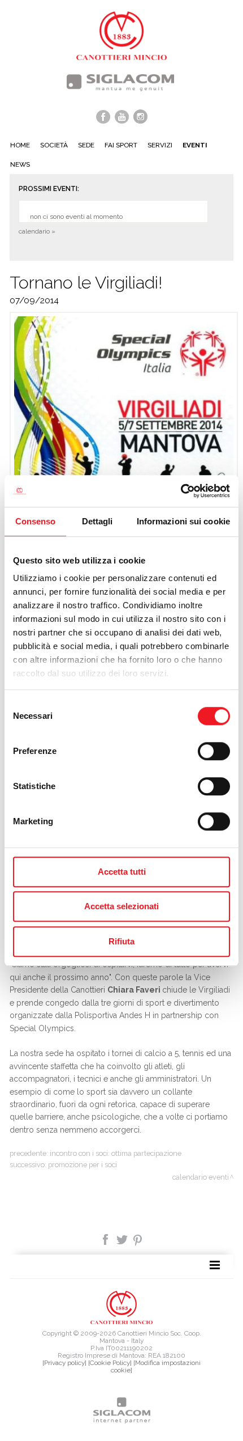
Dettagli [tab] (97, 521)
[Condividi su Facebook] (106, 1238)
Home (20, 145)
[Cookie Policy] (110, 1363)
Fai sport (121, 145)
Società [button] (54, 145)
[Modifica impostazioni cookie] (156, 1366)
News (20, 164)
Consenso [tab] (35, 521)
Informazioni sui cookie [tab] (183, 521)
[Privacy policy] (64, 1363)
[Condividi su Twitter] (123, 1238)
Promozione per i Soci (82, 1164)
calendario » (37, 231)
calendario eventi (200, 1177)
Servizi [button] (159, 145)
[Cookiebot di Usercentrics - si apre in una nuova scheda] (180, 491)
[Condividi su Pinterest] (138, 1238)
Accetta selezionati (121, 906)
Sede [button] (86, 145)
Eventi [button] (195, 145)
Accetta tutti (122, 871)
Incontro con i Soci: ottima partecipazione (115, 1153)
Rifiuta (121, 941)
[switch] (214, 751)
